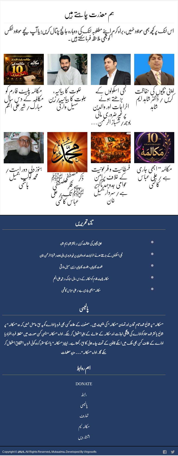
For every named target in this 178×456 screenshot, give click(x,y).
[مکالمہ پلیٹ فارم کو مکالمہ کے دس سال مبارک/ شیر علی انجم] (24, 68)
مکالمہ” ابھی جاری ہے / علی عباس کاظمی (154, 177)
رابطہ (84, 394)
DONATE (84, 384)
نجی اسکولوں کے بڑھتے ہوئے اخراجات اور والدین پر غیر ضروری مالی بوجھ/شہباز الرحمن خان (81, 255)
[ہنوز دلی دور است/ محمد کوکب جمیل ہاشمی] (24, 147)
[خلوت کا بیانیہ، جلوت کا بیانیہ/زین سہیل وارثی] (67, 68)
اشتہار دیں (84, 437)
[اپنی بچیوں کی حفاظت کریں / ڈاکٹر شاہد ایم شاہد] (154, 68)
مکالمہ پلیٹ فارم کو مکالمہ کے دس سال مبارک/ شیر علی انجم (24, 98)
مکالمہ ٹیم (83, 426)
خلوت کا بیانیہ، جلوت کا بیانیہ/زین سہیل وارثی (67, 98)
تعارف (83, 416)
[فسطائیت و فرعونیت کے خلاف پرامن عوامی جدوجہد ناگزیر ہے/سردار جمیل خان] (111, 147)
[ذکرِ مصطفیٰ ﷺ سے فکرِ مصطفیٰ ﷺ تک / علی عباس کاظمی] (67, 151)
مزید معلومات (68, 352)
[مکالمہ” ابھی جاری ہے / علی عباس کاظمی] (154, 147)
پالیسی (84, 405)
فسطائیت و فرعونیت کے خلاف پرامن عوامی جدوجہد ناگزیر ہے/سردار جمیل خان (110, 184)
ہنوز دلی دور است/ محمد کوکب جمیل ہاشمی (23, 177)
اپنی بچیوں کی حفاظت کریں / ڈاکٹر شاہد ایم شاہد (154, 99)
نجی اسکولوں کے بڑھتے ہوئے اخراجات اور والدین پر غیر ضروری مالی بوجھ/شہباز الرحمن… (111, 106)
